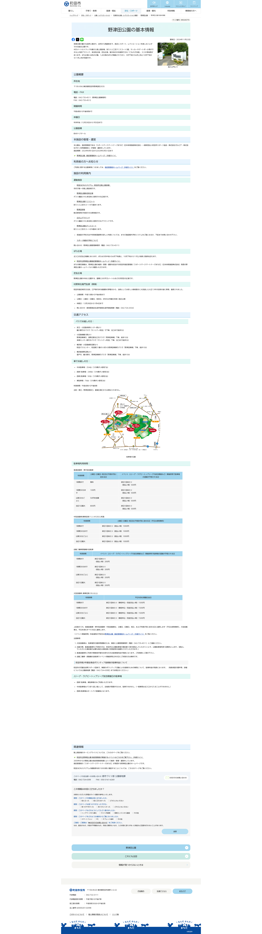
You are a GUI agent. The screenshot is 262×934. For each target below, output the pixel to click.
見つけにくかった (104, 807)
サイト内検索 (105, 813)
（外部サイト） (125, 634)
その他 (136, 813)
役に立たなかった (99, 800)
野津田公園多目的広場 (85, 193)
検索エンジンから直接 (122, 813)
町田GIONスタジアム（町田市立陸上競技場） (94, 185)
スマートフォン (87, 819)
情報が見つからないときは (131, 865)
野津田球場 (81, 209)
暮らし (71, 11)
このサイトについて (77, 914)
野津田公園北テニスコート (86, 226)
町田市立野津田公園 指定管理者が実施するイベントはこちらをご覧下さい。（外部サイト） (110, 757)
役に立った (85, 800)
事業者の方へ (190, 11)
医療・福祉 (111, 11)
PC (98, 819)
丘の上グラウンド (83, 218)
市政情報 (171, 11)
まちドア (182, 891)
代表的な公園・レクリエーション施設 (125, 15)
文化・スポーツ (131, 11)
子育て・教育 (91, 11)
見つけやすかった (88, 807)
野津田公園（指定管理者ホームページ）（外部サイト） (97, 155)
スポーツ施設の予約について (87, 240)
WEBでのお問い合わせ (178, 778)
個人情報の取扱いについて (98, 914)
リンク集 (115, 914)
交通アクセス (162, 891)
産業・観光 (151, 11)
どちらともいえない (117, 800)
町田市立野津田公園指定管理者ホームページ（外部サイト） (99, 261)
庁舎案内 (141, 891)
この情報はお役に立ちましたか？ (89, 789)
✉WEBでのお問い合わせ (97, 823)
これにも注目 (131, 856)
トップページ (74, 15)
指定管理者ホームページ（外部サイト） (119, 167)
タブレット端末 (108, 819)
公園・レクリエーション (102, 15)
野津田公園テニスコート (86, 201)
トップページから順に (89, 813)
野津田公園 (144, 15)
